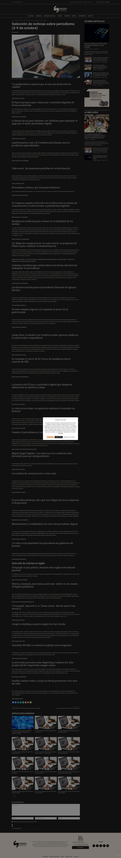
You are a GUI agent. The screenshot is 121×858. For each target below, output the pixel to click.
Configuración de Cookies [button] (69, 437)
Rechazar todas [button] (58, 437)
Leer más (60, 433)
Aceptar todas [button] (50, 437)
